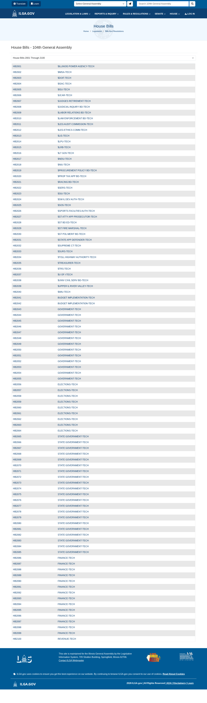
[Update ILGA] (130, 3)
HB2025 (18, 205)
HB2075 (18, 494)
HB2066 (18, 442)
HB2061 (18, 413)
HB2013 (18, 136)
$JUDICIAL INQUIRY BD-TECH (74, 107)
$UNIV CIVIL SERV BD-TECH (73, 280)
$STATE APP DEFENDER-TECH (75, 240)
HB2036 (18, 269)
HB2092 (18, 592)
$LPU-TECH (64, 141)
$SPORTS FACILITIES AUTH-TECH (76, 211)
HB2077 (18, 506)
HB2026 (18, 211)
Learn (190, 683)
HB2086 (18, 558)
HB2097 (18, 621)
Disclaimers (179, 683)
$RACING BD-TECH (68, 182)
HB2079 (18, 517)
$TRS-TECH (64, 269)
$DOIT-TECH (64, 78)
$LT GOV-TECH (66, 153)
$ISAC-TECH (64, 84)
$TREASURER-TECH (69, 263)
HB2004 (18, 84)
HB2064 (18, 431)
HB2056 (18, 384)
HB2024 (18, 199)
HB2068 (18, 454)
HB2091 (18, 587)
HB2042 (18, 303)
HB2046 (18, 326)
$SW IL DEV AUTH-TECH (71, 199)
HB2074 (18, 488)
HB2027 (18, 217)
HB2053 (18, 367)
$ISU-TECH (64, 89)
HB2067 (18, 448)
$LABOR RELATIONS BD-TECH (74, 112)
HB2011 (18, 124)
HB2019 (18, 170)
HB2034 (18, 257)
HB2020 (18, 176)
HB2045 (18, 321)
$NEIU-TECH (65, 159)
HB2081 (18, 529)
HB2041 (18, 297)
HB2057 (18, 390)
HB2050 (18, 350)
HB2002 (18, 72)
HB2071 (18, 471)
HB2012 (18, 130)
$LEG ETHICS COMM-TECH (72, 130)
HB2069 (18, 459)
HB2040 (18, 292)
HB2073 (18, 483)
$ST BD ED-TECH (67, 222)
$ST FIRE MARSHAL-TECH (72, 228)
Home (86, 31)
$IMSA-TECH (65, 72)
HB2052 (18, 361)
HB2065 (18, 436)
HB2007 (18, 101)
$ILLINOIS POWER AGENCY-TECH (76, 66)
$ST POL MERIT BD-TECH (71, 234)
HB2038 (18, 280)
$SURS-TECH (65, 251)
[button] (75, 14)
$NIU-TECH (64, 164)
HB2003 (18, 78)
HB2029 (18, 228)
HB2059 (18, 402)
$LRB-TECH (64, 147)
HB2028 (18, 222)
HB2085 (18, 552)
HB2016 (18, 153)
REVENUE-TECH (67, 639)
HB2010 (18, 118)
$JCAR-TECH (65, 95)
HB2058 (18, 396)
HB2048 (18, 338)
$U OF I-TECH (65, 274)
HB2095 (18, 610)
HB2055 (18, 378)
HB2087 (18, 564)
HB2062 (18, 419)
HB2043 (18, 309)
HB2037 (18, 274)
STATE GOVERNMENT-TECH (73, 436)
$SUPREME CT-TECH (69, 245)
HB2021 (18, 182)
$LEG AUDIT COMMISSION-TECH (75, 124)
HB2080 (18, 523)
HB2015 (18, 147)
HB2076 (18, 500)
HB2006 (18, 95)
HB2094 (18, 604)
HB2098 (18, 627)
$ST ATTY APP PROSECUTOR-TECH (77, 217)
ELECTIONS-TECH (68, 384)
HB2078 (18, 511)
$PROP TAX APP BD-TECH (72, 176)
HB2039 (18, 286)
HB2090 (18, 581)
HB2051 (18, 355)
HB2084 (18, 546)
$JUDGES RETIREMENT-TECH (74, 101)
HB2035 (18, 263)
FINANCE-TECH (66, 558)
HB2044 (18, 315)
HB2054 (18, 373)
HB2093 (18, 598)
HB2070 (18, 465)
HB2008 (18, 107)
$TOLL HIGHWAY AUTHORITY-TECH (77, 257)
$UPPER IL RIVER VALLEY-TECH (75, 286)
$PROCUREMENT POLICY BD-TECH (77, 170)
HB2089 (18, 575)
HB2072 (18, 477)
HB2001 (18, 66)
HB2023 (18, 193)
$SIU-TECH (64, 193)
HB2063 (18, 425)
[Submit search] (192, 3)
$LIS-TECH (63, 136)
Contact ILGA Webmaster (71, 660)
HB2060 (18, 407)
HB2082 (18, 535)
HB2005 (18, 89)
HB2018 (18, 164)
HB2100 (18, 639)
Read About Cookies (174, 674)
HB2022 (18, 188)
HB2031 (18, 240)
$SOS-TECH (64, 205)
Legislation (97, 31)
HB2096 (18, 616)
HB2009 (18, 112)
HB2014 (18, 141)
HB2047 (18, 332)
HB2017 (18, 159)
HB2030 (18, 234)
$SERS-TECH (65, 188)
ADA (169, 683)
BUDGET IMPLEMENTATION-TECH (76, 297)
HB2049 (18, 344)
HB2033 (18, 251)
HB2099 (18, 633)
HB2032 (18, 245)
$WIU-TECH (64, 292)
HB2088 (18, 569)
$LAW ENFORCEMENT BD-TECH (75, 118)
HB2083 (18, 540)
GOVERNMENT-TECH (69, 309)
